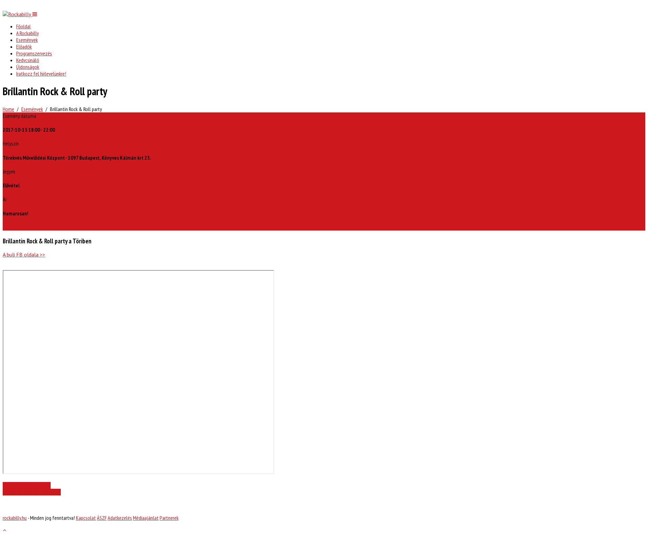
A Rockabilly (27, 33)
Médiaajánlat (146, 517)
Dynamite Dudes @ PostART (30, 492)
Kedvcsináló (27, 60)
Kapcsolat (86, 517)
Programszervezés (34, 53)
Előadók (24, 46)
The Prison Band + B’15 (28, 485)
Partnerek (169, 517)
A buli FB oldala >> (24, 254)
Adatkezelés (120, 517)
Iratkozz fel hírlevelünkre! (41, 73)
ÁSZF (102, 517)
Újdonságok (27, 66)
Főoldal (23, 26)
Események (27, 39)
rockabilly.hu (15, 517)
